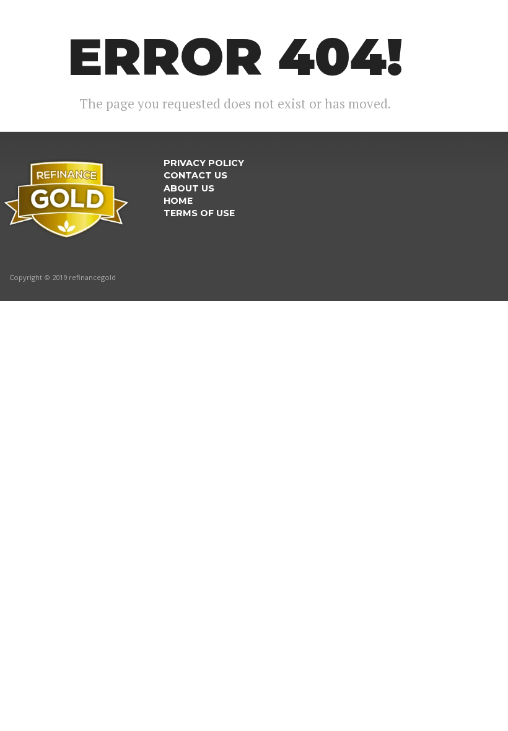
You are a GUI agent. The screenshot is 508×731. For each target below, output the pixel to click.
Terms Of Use (199, 213)
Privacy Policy (204, 163)
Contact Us (195, 175)
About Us (189, 188)
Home (178, 200)
